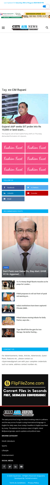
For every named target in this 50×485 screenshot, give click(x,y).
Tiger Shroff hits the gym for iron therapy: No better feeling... (29, 331)
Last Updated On (24, 3)
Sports (4, 446)
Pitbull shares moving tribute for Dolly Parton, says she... (31, 319)
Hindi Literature (8, 441)
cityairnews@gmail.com (11, 361)
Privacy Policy (33, 483)
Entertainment (8, 455)
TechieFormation (31, 478)
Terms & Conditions (18, 483)
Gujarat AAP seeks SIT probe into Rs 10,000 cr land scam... (21, 128)
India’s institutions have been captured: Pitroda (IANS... (32, 307)
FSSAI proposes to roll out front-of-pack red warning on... (32, 295)
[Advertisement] (25, 58)
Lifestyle (5, 450)
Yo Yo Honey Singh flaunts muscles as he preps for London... (32, 283)
